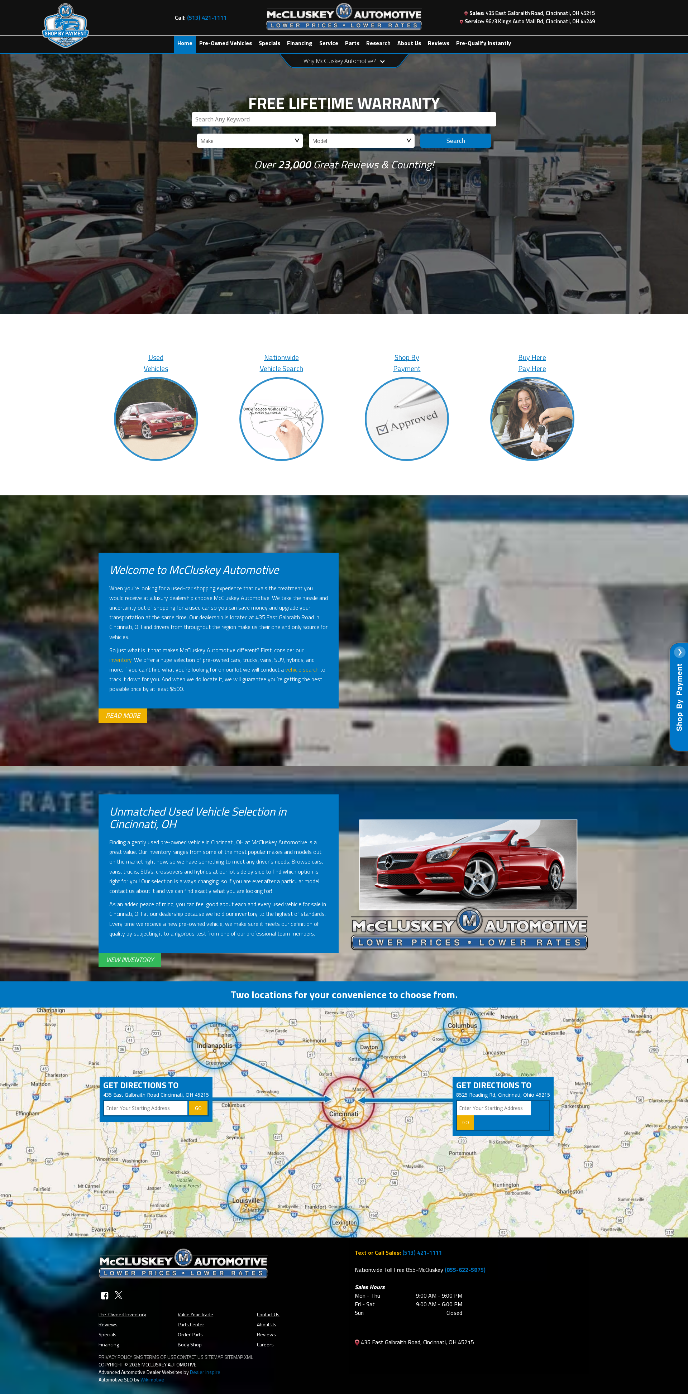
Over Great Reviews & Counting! (344, 164)
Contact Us (268, 1314)
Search (455, 140)
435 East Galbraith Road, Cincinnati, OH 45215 (532, 13)
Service (328, 43)
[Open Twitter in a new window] (118, 1295)
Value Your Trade (195, 1314)
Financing (299, 43)
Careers (265, 1344)
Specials (269, 43)
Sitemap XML (238, 1357)
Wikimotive (152, 1379)
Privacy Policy (115, 1357)
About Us (409, 43)
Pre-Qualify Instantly (483, 43)
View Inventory (130, 960)
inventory (120, 659)
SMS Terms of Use (154, 1357)
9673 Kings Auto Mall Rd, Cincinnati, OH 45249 (530, 21)
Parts (352, 43)
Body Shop (190, 1344)
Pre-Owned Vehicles (225, 43)
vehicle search (302, 669)
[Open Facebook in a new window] (105, 1295)
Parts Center (191, 1324)
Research (378, 43)
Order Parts (190, 1334)
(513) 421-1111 (422, 1252)
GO (198, 1108)
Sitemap (214, 1357)
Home (184, 43)
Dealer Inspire (205, 1372)
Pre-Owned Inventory (122, 1314)
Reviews (438, 43)
